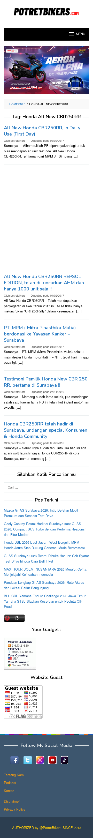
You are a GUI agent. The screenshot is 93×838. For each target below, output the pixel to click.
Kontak (9, 790)
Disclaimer (12, 801)
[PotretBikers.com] (46, 10)
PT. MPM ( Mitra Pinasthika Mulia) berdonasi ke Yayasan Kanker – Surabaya (40, 334)
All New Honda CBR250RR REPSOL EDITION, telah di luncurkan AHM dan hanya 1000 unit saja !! (44, 282)
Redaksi (10, 782)
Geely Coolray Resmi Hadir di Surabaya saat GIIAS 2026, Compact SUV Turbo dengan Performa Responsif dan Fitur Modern (45, 529)
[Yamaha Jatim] (46, 69)
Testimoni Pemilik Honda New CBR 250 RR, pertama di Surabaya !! (46, 382)
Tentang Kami (14, 774)
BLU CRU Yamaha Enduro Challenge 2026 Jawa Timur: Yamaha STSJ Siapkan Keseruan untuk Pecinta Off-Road (45, 601)
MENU (80, 34)
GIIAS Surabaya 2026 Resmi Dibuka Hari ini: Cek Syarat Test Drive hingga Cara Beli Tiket (46, 558)
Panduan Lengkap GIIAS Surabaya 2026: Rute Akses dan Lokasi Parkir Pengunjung (44, 585)
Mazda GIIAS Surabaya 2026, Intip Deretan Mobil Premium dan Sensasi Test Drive (41, 513)
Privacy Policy (15, 809)
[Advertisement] (46, 216)
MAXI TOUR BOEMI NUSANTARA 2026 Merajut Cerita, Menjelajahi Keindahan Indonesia (45, 572)
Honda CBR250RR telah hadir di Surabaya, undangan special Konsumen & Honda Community (45, 430)
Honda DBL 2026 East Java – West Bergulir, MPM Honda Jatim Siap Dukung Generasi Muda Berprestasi (44, 545)
